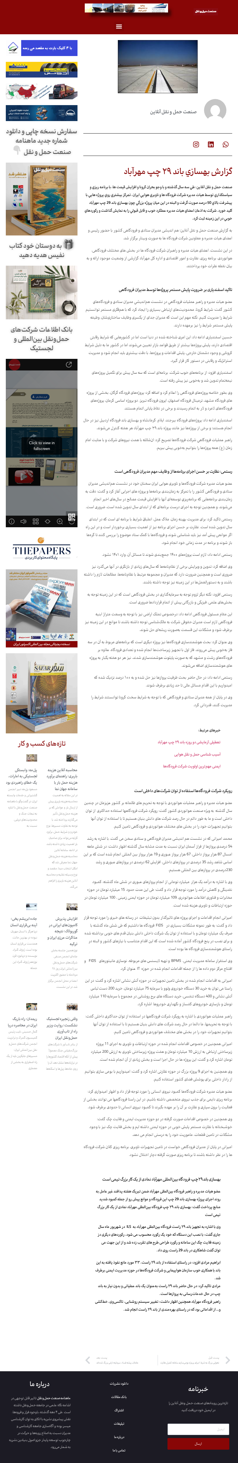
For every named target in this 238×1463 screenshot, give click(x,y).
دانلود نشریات (119, 1383)
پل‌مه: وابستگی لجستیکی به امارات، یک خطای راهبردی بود (21, 776)
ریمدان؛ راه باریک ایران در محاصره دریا (22, 1022)
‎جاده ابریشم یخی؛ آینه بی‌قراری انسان (23, 922)
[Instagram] (196, 144)
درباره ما (119, 1437)
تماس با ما (119, 1450)
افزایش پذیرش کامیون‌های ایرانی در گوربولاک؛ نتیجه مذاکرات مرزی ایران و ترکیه (62, 931)
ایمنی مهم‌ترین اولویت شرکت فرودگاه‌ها (192, 766)
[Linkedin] (210, 144)
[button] (119, 26)
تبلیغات (119, 1423)
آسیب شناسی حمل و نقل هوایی (197, 754)
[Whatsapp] (225, 144)
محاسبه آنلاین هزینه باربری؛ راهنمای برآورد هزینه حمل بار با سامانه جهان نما (61, 779)
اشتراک (119, 1410)
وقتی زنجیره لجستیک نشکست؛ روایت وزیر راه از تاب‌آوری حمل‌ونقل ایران (61, 1028)
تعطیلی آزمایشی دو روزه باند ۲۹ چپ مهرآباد (189, 742)
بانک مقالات (119, 1397)
